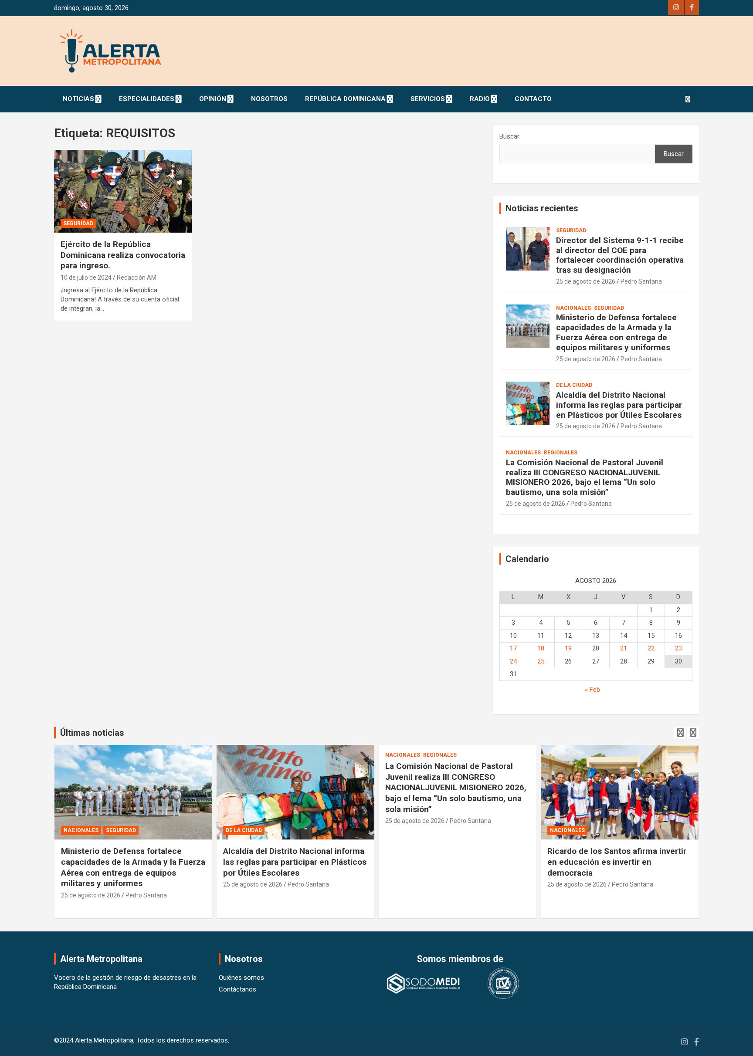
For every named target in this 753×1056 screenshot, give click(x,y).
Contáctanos (237, 989)
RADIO (480, 99)
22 (651, 648)
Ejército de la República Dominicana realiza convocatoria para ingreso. (123, 255)
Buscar (509, 136)
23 (678, 648)
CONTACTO (533, 99)
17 (513, 648)
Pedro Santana (641, 281)
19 (568, 648)
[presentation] (680, 733)
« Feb (592, 690)
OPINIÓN (212, 99)
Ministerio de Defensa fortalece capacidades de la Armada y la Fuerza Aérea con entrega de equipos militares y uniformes (616, 332)
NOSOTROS (269, 99)
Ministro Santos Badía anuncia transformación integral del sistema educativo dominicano (615, 861)
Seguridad (78, 223)
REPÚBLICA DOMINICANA (345, 99)
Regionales (560, 453)
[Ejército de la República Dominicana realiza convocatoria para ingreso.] (123, 191)
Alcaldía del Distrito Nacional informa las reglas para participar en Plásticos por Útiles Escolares (619, 405)
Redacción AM (136, 277)
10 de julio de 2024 (86, 277)
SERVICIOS (427, 99)
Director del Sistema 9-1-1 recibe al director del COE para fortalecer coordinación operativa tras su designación (620, 255)
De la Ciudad (574, 385)
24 (513, 661)
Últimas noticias (92, 733)
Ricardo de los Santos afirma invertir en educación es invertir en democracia (454, 861)
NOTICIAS (78, 99)
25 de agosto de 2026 (585, 281)
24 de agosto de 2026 (577, 884)
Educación (565, 830)
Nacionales (573, 308)
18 (540, 648)
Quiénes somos (241, 978)
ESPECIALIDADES (146, 99)
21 (623, 648)
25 (540, 661)
